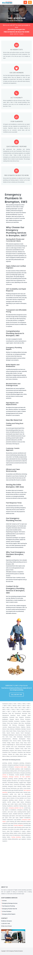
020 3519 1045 (16, 34)
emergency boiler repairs (21, 767)
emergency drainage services (10, 776)
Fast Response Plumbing (8, 906)
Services (4, 900)
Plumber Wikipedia (18, 825)
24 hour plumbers (25, 776)
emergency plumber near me (16, 808)
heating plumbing (16, 837)
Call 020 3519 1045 (16, 694)
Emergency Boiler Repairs (8, 914)
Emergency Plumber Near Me (9, 908)
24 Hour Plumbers (6, 911)
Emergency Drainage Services (9, 903)
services (4, 774)
